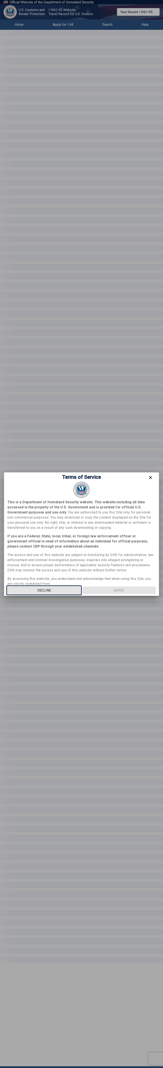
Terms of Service (81, 477)
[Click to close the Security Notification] (150, 477)
